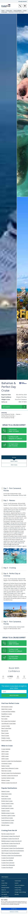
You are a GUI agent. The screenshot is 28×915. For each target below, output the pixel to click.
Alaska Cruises (5, 791)
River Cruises (5, 733)
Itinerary (14, 457)
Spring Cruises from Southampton (11, 773)
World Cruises (5, 825)
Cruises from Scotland (7, 858)
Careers (16, 883)
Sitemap (17, 894)
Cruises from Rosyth (7, 867)
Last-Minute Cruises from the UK (10, 843)
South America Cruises (7, 820)
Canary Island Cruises (7, 803)
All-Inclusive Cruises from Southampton (12, 848)
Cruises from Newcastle (8, 865)
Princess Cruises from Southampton (11, 855)
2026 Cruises (5, 751)
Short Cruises (5, 735)
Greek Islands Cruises (7, 808)
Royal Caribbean (18, 10)
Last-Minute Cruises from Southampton (12, 850)
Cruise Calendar (5, 749)
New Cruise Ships (6, 728)
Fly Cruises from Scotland (8, 721)
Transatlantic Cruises (7, 823)
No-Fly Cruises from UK (8, 834)
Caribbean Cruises (6, 806)
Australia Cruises (6, 798)
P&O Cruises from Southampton (10, 853)
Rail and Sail (4, 731)
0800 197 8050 (23, 402)
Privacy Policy (18, 887)
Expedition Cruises (6, 714)
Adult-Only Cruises (6, 709)
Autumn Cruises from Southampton (11, 761)
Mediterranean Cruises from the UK (11, 841)
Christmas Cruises (6, 763)
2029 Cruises (5, 758)
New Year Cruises (6, 771)
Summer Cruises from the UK (9, 775)
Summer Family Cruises (7, 778)
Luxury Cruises (5, 726)
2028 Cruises (5, 756)
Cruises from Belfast (7, 860)
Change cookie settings (20, 892)
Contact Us (4, 885)
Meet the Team (5, 892)
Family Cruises (5, 716)
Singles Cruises (5, 738)
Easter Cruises (5, 766)
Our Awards (4, 894)
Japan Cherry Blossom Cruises (9, 768)
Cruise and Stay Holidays (8, 711)
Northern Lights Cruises (8, 815)
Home (2, 10)
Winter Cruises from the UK (9, 783)
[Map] (14, 476)
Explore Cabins (14, 461)
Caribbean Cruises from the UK (10, 838)
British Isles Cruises (6, 801)
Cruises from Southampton (9, 846)
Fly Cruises (4, 719)
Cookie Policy (18, 890)
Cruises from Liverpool (7, 863)
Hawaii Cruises (5, 811)
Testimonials (18, 881)
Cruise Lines (9, 10)
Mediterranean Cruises (7, 813)
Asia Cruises (4, 796)
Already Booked (22, 1)
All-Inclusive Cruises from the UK (10, 836)
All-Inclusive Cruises (7, 706)
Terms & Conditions (19, 885)
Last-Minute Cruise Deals (8, 723)
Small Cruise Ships (6, 740)
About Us (3, 890)
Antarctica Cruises (6, 794)
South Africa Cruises (7, 818)
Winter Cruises (5, 780)
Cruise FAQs (4, 883)
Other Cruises (14, 465)
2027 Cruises (5, 754)
